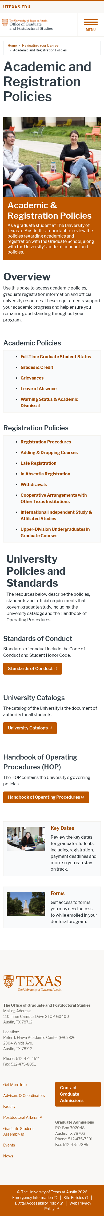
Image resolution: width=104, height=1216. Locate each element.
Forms (58, 893)
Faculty (9, 1106)
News (8, 1156)
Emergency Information (32, 1197)
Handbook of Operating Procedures (44, 797)
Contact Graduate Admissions (71, 1094)
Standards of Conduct (30, 668)
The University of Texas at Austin (49, 1192)
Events (9, 1145)
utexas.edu (16, 7)
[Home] (27, 24)
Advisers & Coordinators (24, 1095)
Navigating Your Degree (40, 45)
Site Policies (73, 1197)
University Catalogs (28, 728)
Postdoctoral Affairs (20, 1117)
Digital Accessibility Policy (37, 1203)
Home (12, 45)
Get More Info (15, 1085)
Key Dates (62, 828)
